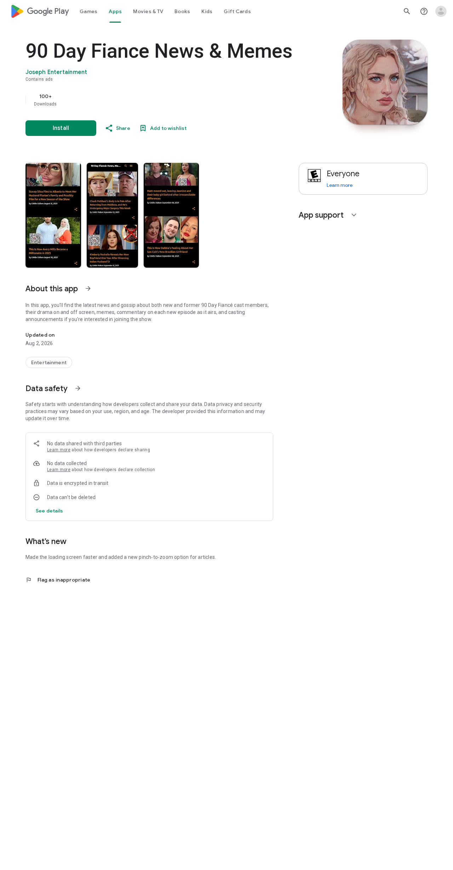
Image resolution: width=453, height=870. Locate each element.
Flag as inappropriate (57, 580)
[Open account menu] (440, 11)
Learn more (58, 449)
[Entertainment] (48, 362)
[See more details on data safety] (49, 510)
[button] (53, 215)
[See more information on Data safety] (77, 388)
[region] (167, 100)
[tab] (88, 11)
